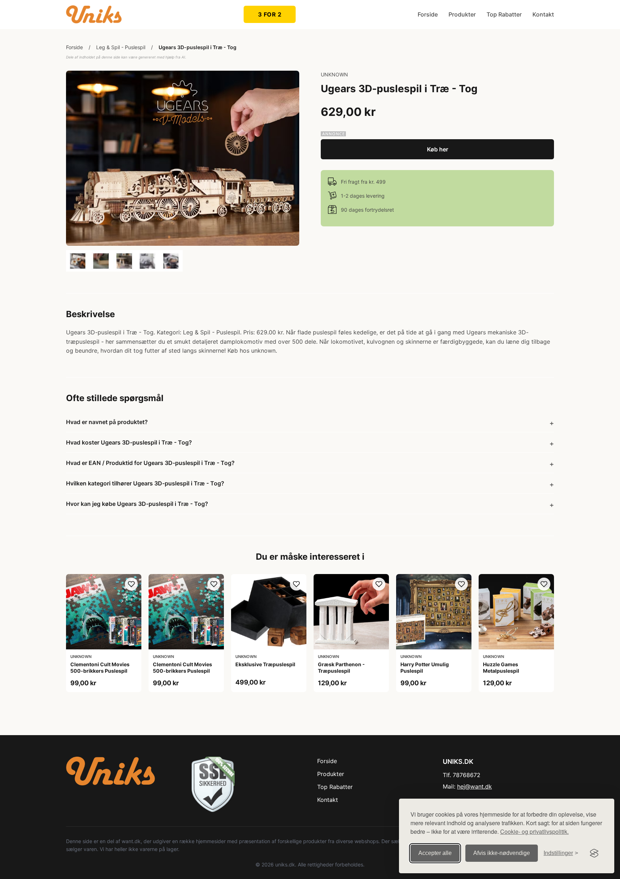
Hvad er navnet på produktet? (107, 422)
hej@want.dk (474, 786)
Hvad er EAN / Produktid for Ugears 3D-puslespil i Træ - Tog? (150, 462)
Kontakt (543, 14)
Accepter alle (435, 853)
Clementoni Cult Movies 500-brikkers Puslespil (100, 667)
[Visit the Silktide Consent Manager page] (594, 853)
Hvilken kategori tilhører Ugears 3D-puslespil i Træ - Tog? (145, 483)
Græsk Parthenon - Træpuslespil (341, 667)
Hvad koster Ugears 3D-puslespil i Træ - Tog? (129, 442)
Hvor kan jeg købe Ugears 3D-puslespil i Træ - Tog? (137, 503)
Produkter (462, 14)
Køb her (437, 149)
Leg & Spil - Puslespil (120, 47)
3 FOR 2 (270, 14)
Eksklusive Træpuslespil (265, 664)
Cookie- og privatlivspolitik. (534, 831)
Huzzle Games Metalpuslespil (501, 667)
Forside (428, 14)
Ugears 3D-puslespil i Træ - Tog (197, 47)
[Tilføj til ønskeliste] (131, 584)
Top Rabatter (504, 14)
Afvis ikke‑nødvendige (501, 853)
